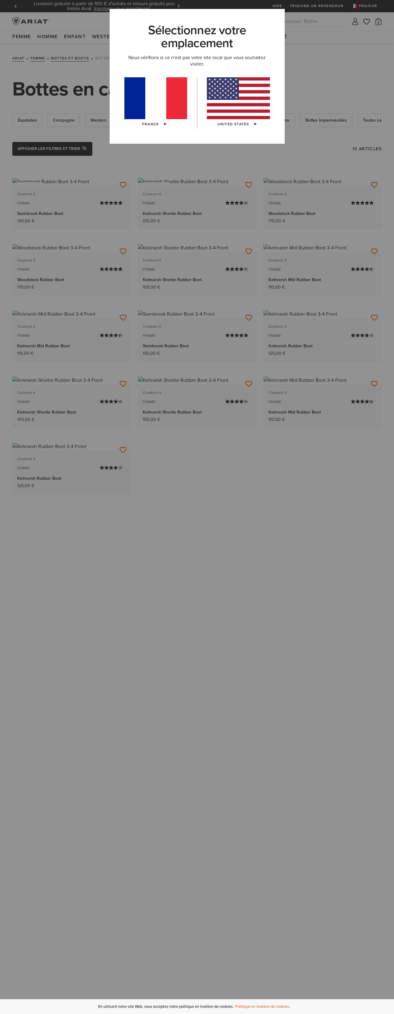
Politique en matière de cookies (262, 1006)
